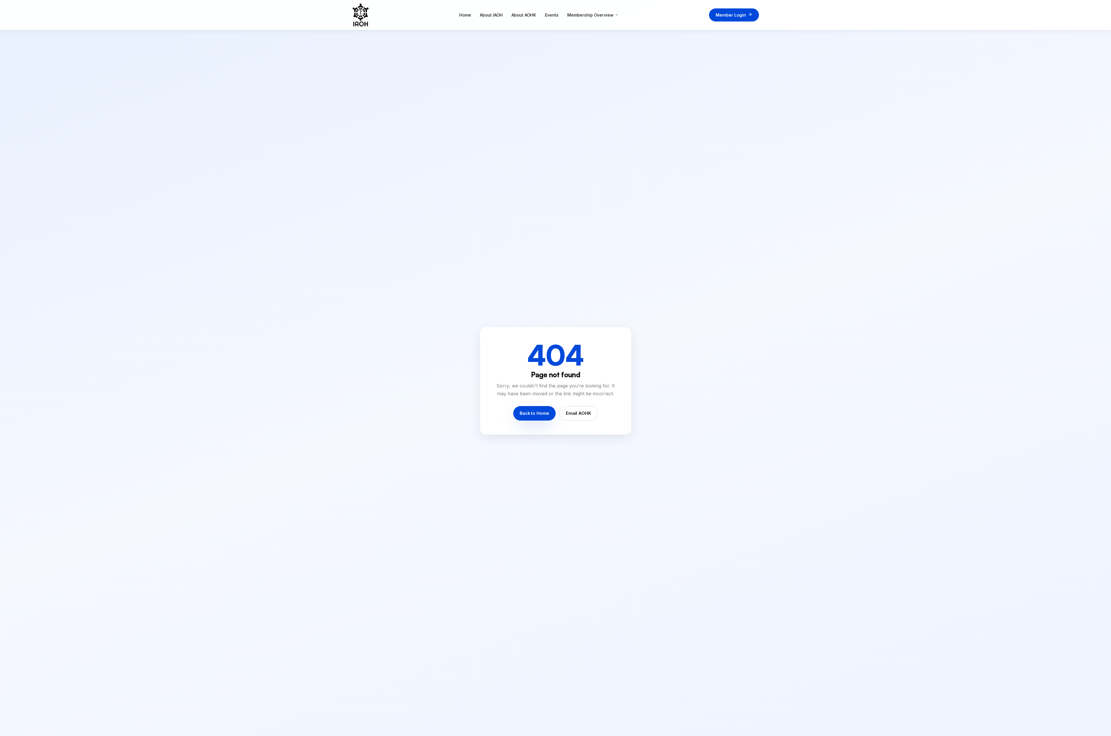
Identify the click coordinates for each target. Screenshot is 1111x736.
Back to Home (534, 413)
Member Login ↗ (734, 14)
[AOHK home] (360, 15)
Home (465, 14)
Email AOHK (578, 413)
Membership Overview (590, 14)
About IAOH (491, 14)
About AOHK (523, 14)
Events (552, 14)
